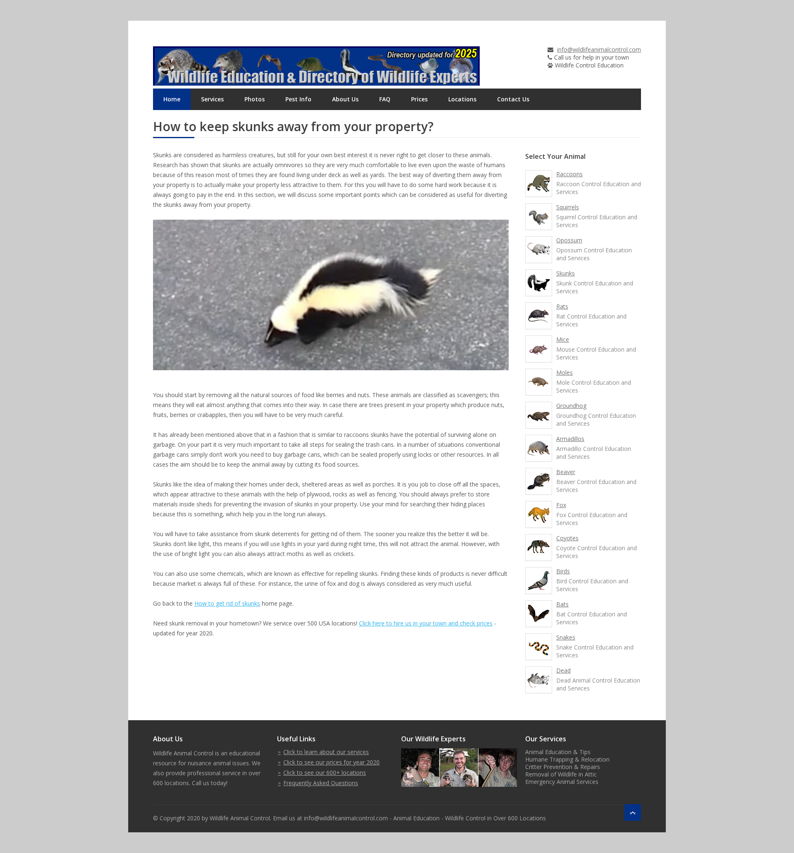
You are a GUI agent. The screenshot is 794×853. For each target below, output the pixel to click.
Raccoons (569, 174)
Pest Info (298, 99)
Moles (564, 372)
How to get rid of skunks (227, 603)
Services (212, 99)
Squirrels (567, 207)
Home (171, 99)
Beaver (565, 472)
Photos (254, 99)
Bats (562, 604)
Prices (419, 99)
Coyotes (567, 538)
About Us (345, 99)
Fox (561, 505)
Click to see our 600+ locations (324, 772)
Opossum (569, 240)
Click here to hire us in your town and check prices (426, 623)
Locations (462, 99)
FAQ (384, 99)
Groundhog (571, 406)
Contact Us (513, 99)
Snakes (565, 637)
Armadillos (570, 439)
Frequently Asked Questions (320, 783)
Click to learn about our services (326, 752)
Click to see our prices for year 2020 (331, 762)
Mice (562, 339)
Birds (563, 571)
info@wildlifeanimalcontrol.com (599, 49)
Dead (563, 670)
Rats (562, 306)
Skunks (565, 273)
